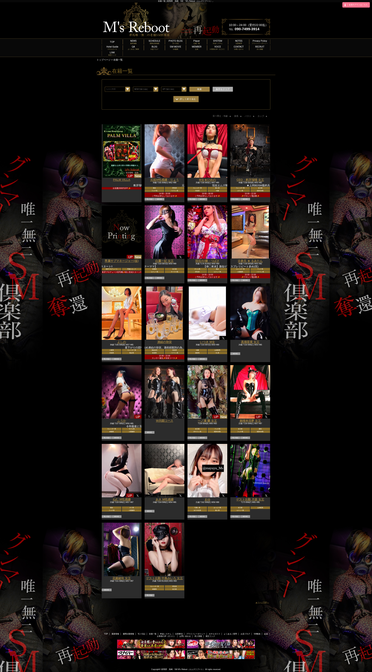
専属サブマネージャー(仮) (122, 260)
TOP (112, 42)
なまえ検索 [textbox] (111, 89)
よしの (121, 341)
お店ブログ (245, 634)
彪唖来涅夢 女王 (250, 420)
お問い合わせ (185, 636)
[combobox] (117, 89)
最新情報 (115, 634)
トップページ (104, 59)
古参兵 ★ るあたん (250, 260)
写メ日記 (141, 634)
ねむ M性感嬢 (122, 499)
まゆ (207, 499)
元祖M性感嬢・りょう (164, 179)
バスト (250, 116)
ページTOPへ (263, 602)
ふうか (121, 420)
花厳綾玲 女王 (121, 578)
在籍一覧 (153, 634)
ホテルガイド (214, 634)
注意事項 (179, 634)
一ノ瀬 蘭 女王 (207, 420)
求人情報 (198, 636)
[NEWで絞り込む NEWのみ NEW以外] (145, 89)
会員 (266, 634)
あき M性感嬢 (165, 499)
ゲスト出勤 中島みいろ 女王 (164, 578)
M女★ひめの (207, 179)
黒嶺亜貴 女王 (250, 341)
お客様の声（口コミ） (166, 636)
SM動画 (257, 634)
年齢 (227, 116)
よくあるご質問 (230, 634)
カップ (262, 116)
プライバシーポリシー (195, 634)
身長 (238, 116)
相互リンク (210, 636)
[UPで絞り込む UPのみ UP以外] (173, 89)
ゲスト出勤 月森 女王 (250, 499)
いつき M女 (207, 341)
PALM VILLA (121, 179)
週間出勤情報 (128, 634)
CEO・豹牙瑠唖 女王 (250, 179)
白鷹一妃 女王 (164, 260)
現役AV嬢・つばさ (207, 260)
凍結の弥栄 (164, 341)
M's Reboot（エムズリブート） (191, 669)
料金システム (165, 634)
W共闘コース (164, 420)
